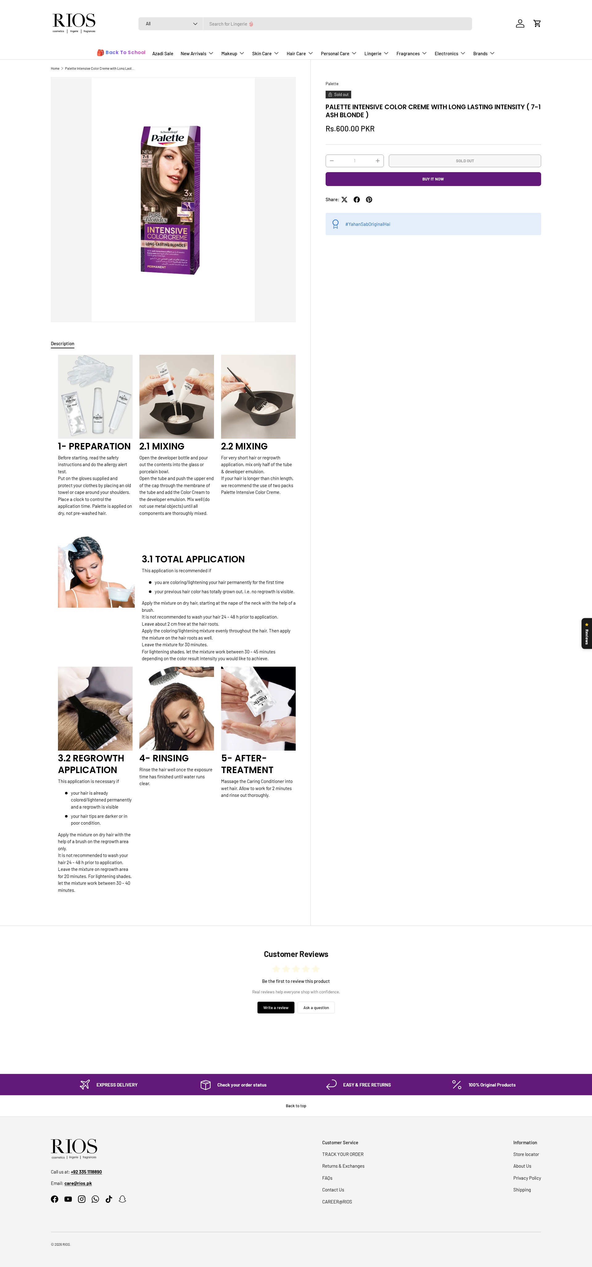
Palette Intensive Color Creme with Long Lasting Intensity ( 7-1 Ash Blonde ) (99, 68)
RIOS (66, 1244)
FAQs (327, 1178)
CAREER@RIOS (337, 1201)
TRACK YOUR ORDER (343, 1154)
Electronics (446, 53)
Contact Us (333, 1189)
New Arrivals (193, 53)
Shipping (522, 1189)
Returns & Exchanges (343, 1166)
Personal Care (335, 53)
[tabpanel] (173, 626)
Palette (332, 83)
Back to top (296, 1105)
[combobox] (305, 23)
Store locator (526, 1154)
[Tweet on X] (344, 199)
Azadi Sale (162, 53)
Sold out (465, 160)
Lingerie (372, 53)
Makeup (229, 53)
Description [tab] (62, 343)
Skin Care (262, 53)
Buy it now (433, 178)
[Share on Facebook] (357, 199)
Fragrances (408, 53)
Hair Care (296, 53)
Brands (480, 53)
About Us (522, 1166)
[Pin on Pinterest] (369, 199)
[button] (537, 23)
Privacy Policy (527, 1178)
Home (55, 68)
